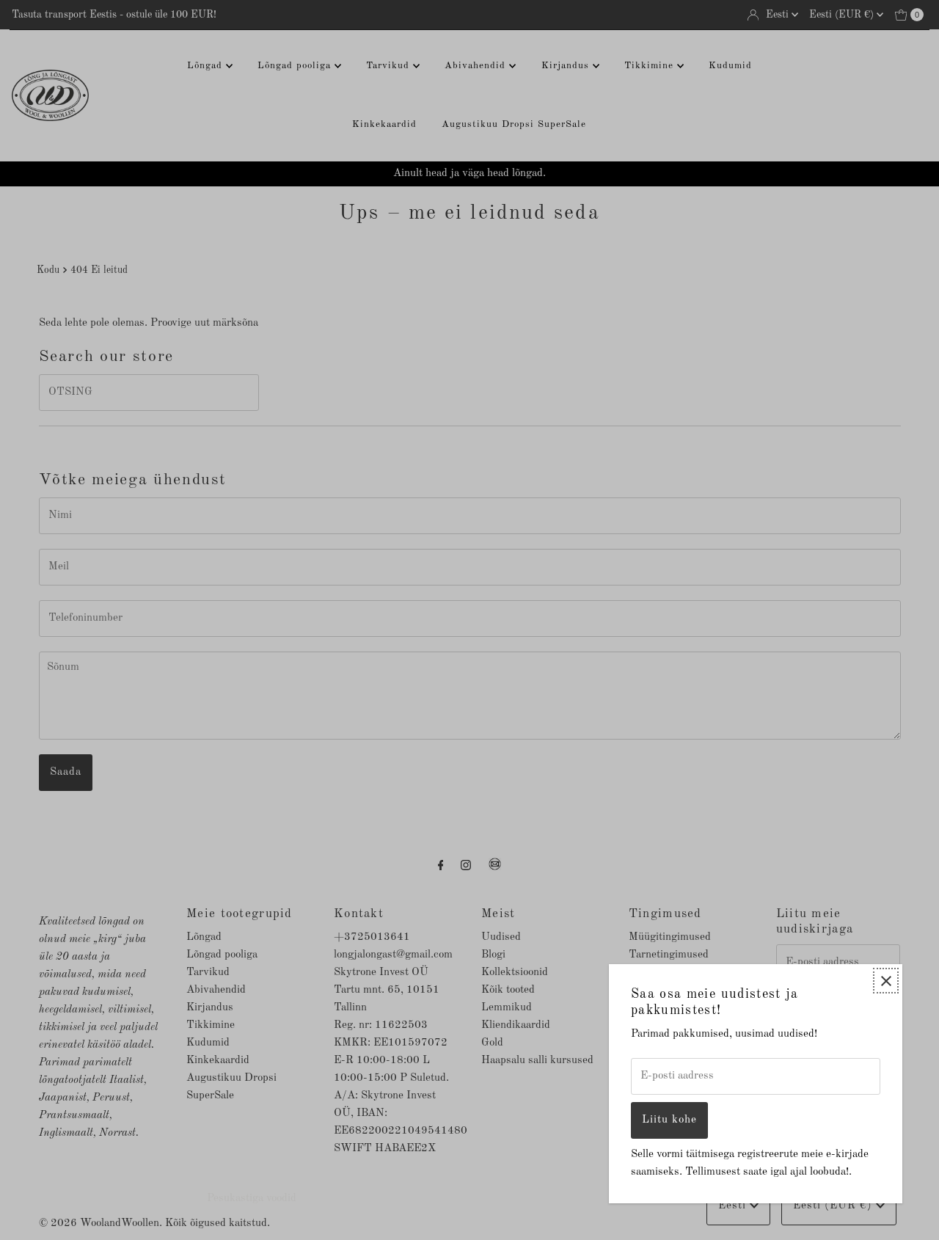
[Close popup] (886, 980)
